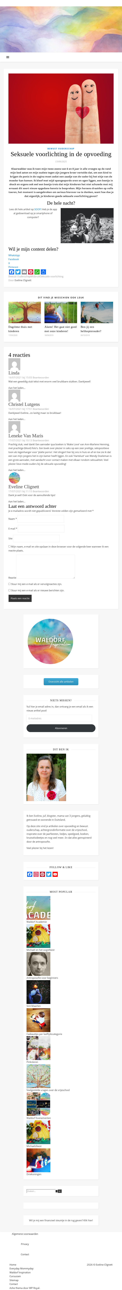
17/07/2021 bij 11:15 (20, 491)
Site (10, 538)
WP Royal (34, 1288)
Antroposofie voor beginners (42, 977)
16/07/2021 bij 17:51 (20, 408)
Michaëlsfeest (34, 1146)
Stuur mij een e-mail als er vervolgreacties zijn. (36, 584)
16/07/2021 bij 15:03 (20, 377)
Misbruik (35, 276)
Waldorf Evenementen (39, 1118)
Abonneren (61, 728)
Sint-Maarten (34, 1005)
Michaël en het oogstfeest (40, 949)
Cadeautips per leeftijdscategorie (44, 1034)
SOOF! (37, 209)
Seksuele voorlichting (51, 276)
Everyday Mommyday (22, 1268)
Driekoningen (34, 1174)
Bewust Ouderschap (19, 276)
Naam (12, 518)
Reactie (12, 577)
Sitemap (14, 1280)
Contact (14, 1284)
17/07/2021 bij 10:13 (20, 440)
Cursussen (15, 1276)
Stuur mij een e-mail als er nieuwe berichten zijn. (37, 590)
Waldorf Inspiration (20, 1272)
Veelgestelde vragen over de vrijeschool (48, 1090)
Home (13, 1264)
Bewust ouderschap (61, 148)
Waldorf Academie (37, 921)
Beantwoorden (41, 377)
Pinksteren (32, 1061)
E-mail (12, 528)
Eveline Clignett (23, 280)
